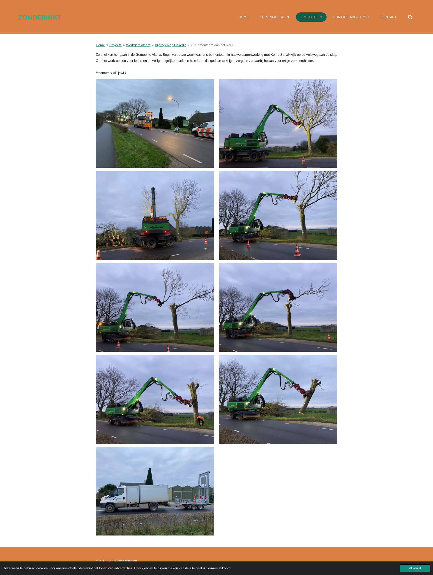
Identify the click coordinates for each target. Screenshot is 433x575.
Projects (115, 45)
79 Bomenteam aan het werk (212, 45)
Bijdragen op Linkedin (170, 45)
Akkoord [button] (415, 568)
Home (100, 45)
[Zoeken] (410, 16)
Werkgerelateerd (138, 45)
